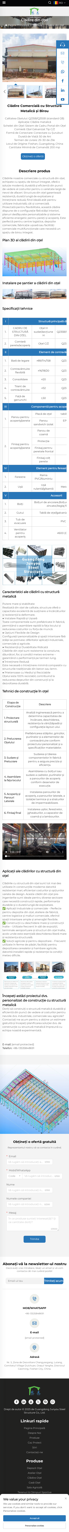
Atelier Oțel (34, 1472)
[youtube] (62, 100)
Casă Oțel (34, 1482)
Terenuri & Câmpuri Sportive (35, 1492)
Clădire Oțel (34, 1477)
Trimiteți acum (53, 1280)
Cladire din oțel (55, 25)
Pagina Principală (18, 25)
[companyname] (34, 11)
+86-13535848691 (23, 1048)
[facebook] (62, 81)
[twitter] (38, 1401)
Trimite (34, 1239)
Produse (38, 25)
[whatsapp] (62, 72)
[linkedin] (62, 91)
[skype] (45, 1401)
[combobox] (14, 1176)
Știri (34, 1447)
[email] (62, 53)
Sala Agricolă (34, 1487)
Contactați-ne (34, 1452)
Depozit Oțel (34, 1468)
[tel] (62, 63)
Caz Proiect (34, 1442)
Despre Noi (34, 1432)
